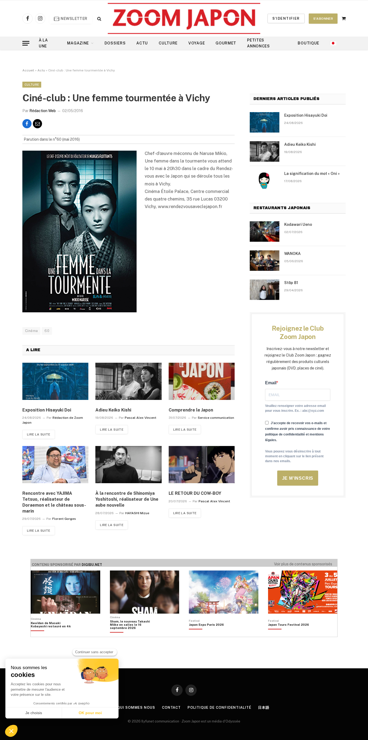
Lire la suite (38, 434)
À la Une (43, 43)
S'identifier (286, 18)
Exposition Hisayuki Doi (46, 410)
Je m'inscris (298, 478)
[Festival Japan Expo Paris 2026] (206, 634)
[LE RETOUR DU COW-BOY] (202, 464)
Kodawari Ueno (298, 224)
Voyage (196, 43)
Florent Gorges (64, 519)
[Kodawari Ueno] (264, 231)
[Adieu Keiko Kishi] (128, 381)
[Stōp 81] (264, 289)
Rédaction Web (42, 111)
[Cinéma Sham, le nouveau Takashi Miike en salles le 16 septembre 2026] (132, 634)
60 (46, 331)
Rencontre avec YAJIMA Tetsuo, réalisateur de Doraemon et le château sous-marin (54, 502)
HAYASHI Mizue (137, 513)
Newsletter (74, 18)
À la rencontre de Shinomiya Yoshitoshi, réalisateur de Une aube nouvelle (126, 499)
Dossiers (115, 43)
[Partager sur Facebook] (27, 123)
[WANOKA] (264, 260)
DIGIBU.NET (92, 565)
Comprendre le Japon (191, 410)
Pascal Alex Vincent (140, 418)
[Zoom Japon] (184, 18)
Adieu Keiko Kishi (113, 410)
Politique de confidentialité (219, 708)
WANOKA (292, 253)
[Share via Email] (37, 123)
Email (270, 383)
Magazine (78, 43)
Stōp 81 (291, 283)
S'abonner (323, 18)
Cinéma (31, 331)
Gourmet (226, 43)
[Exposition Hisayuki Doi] (55, 381)
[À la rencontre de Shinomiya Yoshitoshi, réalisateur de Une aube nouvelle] (128, 464)
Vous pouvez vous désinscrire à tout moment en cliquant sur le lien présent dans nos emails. (294, 456)
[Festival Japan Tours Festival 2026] (288, 634)
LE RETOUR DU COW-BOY (195, 493)
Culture (168, 43)
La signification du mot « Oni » (312, 173)
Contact (171, 708)
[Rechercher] (98, 18)
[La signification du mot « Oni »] (264, 180)
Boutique (308, 43)
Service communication (216, 418)
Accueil (28, 70)
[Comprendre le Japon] (202, 381)
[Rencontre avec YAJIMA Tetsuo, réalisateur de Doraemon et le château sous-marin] (55, 464)
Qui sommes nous (136, 708)
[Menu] (25, 43)
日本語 (263, 708)
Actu (142, 43)
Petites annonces (258, 43)
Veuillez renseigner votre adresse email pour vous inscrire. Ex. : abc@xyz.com (295, 408)
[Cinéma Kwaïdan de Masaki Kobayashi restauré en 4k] (53, 634)
